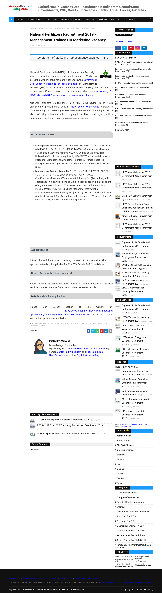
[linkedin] (144, 48)
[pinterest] (131, 48)
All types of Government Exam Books (133, 425)
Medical (120, 469)
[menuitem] (11, 19)
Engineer (120, 454)
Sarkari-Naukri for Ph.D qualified (132, 540)
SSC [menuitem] (55, 19)
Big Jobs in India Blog (88, 355)
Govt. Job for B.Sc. (126, 521)
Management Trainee (77, 323)
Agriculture (38, 323)
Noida (100, 323)
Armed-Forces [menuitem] (66, 19)
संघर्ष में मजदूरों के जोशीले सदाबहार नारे (142, 557)
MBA (94, 323)
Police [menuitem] (77, 19)
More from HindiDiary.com (124, 567)
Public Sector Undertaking (84, 106)
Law (118, 464)
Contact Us (69, 579)
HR (58, 323)
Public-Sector (34, 325)
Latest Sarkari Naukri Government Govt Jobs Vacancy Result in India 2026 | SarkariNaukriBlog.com (52, 590)
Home (32, 29)
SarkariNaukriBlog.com (69, 351)
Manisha (34, 45)
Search (61, 579)
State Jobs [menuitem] (90, 19)
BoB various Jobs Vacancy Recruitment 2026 (134, 83)
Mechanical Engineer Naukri (130, 526)
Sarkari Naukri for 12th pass (130, 530)
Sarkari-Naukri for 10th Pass (130, 535)
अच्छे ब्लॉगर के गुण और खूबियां (123, 564)
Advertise (77, 579)
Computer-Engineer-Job (128, 497)
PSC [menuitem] (48, 19)
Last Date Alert (125, 427)
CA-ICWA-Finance (125, 445)
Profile (84, 579)
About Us (17, 579)
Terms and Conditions (50, 579)
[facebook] (118, 48)
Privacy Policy (36, 579)
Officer (119, 473)
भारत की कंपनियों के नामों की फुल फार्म (124, 560)
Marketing (89, 323)
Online (105, 323)
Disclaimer (26, 579)
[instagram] (137, 48)
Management (64, 323)
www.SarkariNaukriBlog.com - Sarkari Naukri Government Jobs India (125, 582)
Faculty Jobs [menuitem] (128, 19)
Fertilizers (46, 323)
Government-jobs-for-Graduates (132, 511)
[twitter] (124, 48)
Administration (123, 435)
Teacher (120, 478)
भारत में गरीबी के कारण (141, 561)
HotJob (53, 323)
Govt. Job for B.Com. (127, 516)
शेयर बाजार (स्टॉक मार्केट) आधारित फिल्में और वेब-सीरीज (143, 565)
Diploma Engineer (125, 450)
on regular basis (67, 83)
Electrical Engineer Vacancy (130, 502)
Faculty (120, 459)
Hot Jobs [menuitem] (19, 19)
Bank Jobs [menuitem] (103, 19)
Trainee (37, 29)
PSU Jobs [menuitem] (115, 19)
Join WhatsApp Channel (124, 42)
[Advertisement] (18, 64)
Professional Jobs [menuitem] (34, 19)
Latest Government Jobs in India (86, 348)
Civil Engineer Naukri (126, 492)
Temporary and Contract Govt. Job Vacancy (133, 546)
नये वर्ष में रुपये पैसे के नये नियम (123, 557)
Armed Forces (123, 440)
